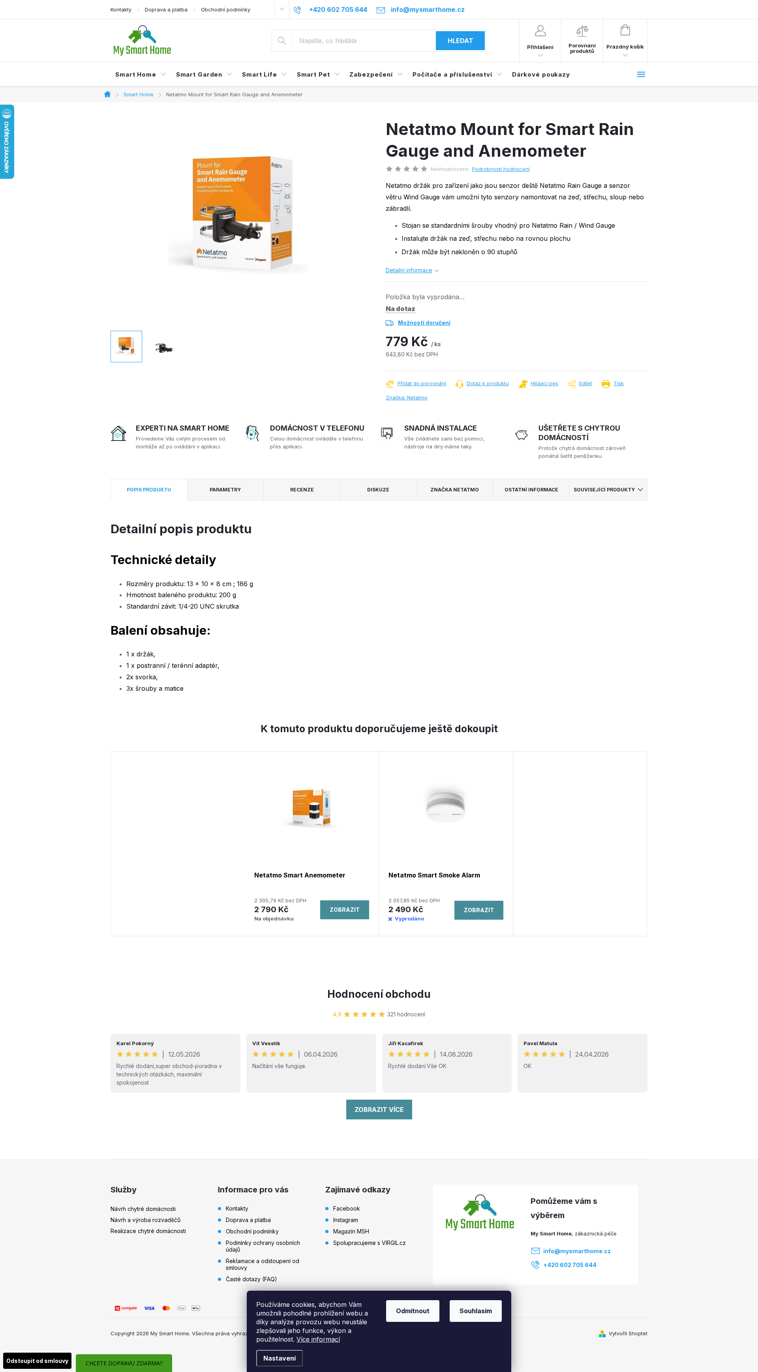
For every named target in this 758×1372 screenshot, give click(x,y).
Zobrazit (345, 909)
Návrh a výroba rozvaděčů (145, 1219)
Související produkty (604, 490)
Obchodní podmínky (225, 9)
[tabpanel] (312, 844)
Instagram (345, 1220)
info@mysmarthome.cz (577, 1251)
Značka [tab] (454, 490)
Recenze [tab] (302, 490)
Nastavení (279, 1358)
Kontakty (121, 9)
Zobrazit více (379, 1109)
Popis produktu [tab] (149, 490)
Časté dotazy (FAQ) (251, 1279)
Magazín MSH (351, 1231)
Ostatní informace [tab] (531, 490)
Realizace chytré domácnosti (148, 1231)
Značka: (407, 397)
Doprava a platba (166, 9)
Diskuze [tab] (378, 490)
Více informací (318, 1339)
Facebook (346, 1208)
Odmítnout (413, 1311)
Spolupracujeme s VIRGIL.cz (369, 1243)
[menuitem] (141, 74)
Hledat (460, 41)
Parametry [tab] (225, 490)
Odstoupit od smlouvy (37, 1360)
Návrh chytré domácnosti (143, 1208)
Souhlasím (476, 1311)
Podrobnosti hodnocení (501, 169)
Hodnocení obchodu (379, 994)
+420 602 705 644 (570, 1264)
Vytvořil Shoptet (628, 1333)
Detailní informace (409, 270)
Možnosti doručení (424, 322)
